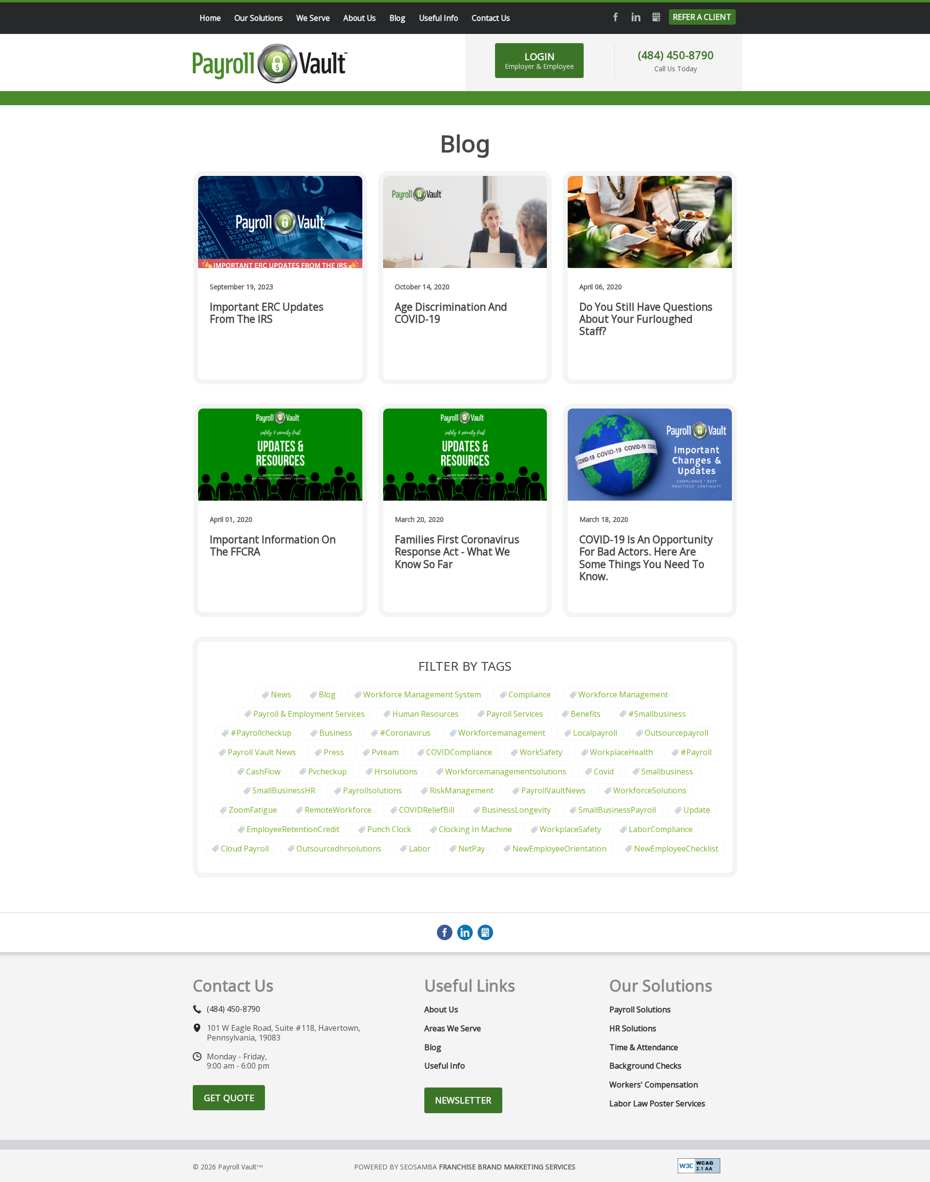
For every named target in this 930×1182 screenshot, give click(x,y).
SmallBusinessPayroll (617, 809)
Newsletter (463, 1100)
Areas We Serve (452, 1028)
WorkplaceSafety (570, 829)
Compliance (530, 694)
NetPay (471, 848)
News (281, 694)
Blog (327, 694)
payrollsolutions (372, 790)
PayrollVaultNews (553, 790)
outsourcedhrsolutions (338, 848)
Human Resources (425, 714)
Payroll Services (514, 714)
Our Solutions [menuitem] (258, 18)
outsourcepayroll (676, 732)
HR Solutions (632, 1028)
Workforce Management (623, 694)
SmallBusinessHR (283, 790)
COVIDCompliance (459, 752)
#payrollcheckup (261, 732)
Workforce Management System (422, 694)
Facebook (615, 17)
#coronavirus (405, 732)
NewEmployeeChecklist (676, 848)
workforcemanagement (501, 732)
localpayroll (595, 732)
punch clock (389, 829)
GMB (656, 17)
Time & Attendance (643, 1047)
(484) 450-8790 (676, 54)
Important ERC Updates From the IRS (267, 313)
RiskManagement (462, 790)
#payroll (696, 752)
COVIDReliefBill (426, 809)
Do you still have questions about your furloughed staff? (646, 319)
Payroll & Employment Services (309, 714)
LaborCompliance (661, 829)
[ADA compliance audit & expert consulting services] (699, 1165)
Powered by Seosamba (464, 1166)
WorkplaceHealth (621, 752)
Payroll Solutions (640, 1009)
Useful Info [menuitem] (438, 18)
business (335, 732)
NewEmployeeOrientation (559, 848)
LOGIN (539, 60)
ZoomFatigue (253, 809)
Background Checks (645, 1066)
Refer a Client (702, 17)
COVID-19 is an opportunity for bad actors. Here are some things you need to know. (646, 558)
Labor (420, 848)
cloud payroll (245, 848)
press (334, 752)
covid (604, 771)
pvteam (385, 752)
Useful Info (444, 1066)
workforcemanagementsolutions (505, 771)
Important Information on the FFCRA (273, 546)
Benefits (586, 714)
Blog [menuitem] (397, 18)
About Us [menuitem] (359, 18)
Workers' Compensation (653, 1084)
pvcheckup (327, 771)
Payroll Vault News (262, 752)
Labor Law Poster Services (657, 1103)
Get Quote (229, 1097)
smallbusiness (667, 771)
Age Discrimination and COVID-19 (451, 313)
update (696, 809)
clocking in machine (475, 829)
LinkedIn (636, 17)
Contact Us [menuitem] (491, 18)
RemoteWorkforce (338, 809)
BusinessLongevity (516, 809)
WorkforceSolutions (649, 790)
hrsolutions (396, 771)
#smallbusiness (657, 714)
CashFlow (263, 771)
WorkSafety (541, 752)
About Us (441, 1009)
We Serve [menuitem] (313, 18)
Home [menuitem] (210, 18)
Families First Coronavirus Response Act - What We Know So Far (457, 552)
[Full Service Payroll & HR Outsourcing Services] (270, 63)
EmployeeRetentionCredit (293, 829)
